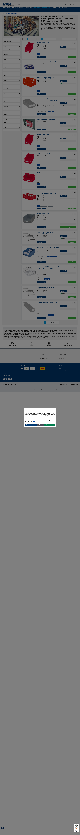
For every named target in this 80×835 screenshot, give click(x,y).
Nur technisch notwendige (31, 424)
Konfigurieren (40, 424)
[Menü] (78, 824)
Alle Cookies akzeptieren (49, 424)
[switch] (76, 831)
